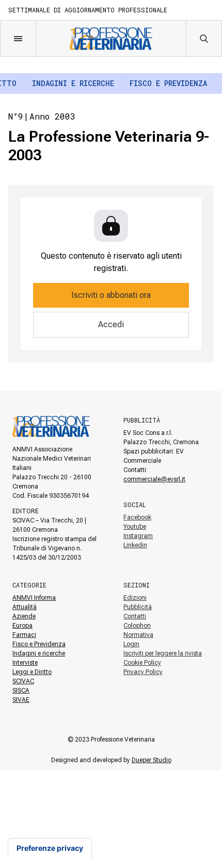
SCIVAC (23, 681)
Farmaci (24, 634)
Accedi (111, 324)
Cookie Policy (142, 662)
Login (131, 644)
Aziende (24, 616)
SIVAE (20, 699)
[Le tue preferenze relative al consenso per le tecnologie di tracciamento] (49, 848)
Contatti (134, 616)
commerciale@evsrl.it (154, 479)
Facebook (137, 517)
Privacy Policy (143, 672)
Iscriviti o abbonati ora (111, 295)
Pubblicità (137, 607)
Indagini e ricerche (73, 83)
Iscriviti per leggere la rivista (162, 653)
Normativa (138, 634)
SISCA (20, 690)
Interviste (25, 662)
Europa (22, 625)
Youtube (134, 526)
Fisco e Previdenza (168, 83)
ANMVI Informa (34, 597)
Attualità (24, 607)
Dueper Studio (151, 760)
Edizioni (135, 597)
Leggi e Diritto (32, 672)
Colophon (137, 625)
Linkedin (135, 545)
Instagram (138, 536)
